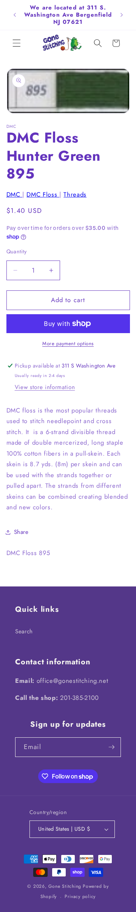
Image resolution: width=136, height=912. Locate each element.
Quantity (16, 251)
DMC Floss (42, 194)
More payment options (68, 343)
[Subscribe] (111, 747)
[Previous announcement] (14, 14)
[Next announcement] (121, 14)
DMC (14, 194)
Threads (75, 194)
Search (24, 631)
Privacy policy (80, 896)
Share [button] (21, 532)
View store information (45, 387)
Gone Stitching (64, 886)
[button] (17, 43)
